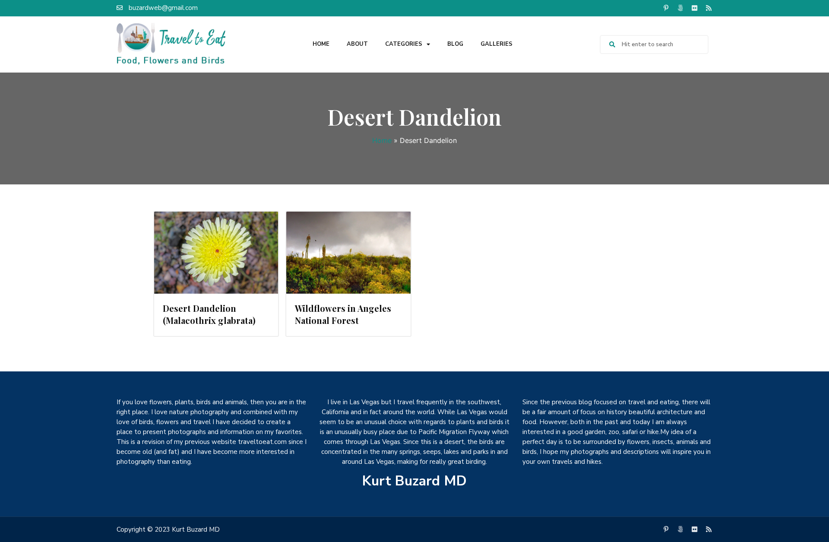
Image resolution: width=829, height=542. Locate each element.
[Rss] (708, 8)
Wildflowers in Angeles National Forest (343, 314)
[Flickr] (694, 8)
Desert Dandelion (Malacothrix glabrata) (209, 314)
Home (321, 44)
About (357, 44)
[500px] (680, 8)
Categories (403, 44)
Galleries (497, 44)
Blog (455, 44)
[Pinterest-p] (666, 8)
